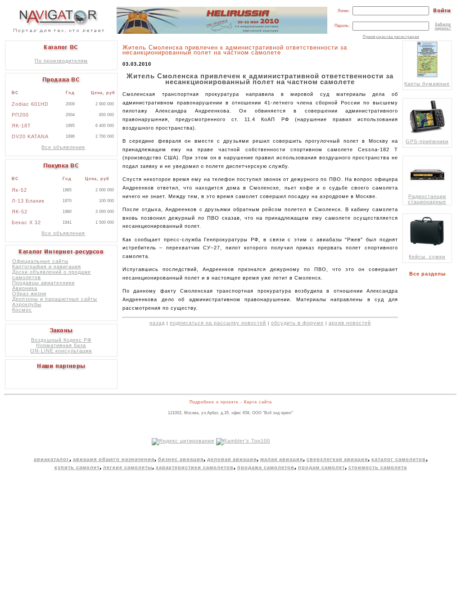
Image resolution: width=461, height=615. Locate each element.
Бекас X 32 (26, 222)
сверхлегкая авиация (337, 459)
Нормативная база (61, 345)
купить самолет (76, 467)
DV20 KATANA (30, 136)
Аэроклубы (26, 304)
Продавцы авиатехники (43, 282)
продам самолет (321, 467)
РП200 (20, 115)
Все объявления (63, 147)
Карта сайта (258, 402)
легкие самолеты (127, 467)
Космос (22, 309)
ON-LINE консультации (61, 350)
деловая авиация (232, 459)
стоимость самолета (377, 467)
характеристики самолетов (195, 467)
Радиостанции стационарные (427, 199)
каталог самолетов (398, 459)
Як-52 (19, 190)
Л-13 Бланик (28, 200)
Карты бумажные (427, 83)
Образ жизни (29, 293)
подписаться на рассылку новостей (218, 323)
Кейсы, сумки (427, 256)
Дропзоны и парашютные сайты (54, 299)
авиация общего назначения (113, 459)
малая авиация (281, 459)
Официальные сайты (40, 261)
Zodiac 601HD (30, 104)
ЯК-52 (19, 211)
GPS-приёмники (427, 141)
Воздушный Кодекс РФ (61, 340)
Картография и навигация (46, 266)
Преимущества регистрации (391, 37)
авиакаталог (51, 459)
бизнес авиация (180, 459)
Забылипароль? (443, 26)
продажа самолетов (265, 467)
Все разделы (429, 273)
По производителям (61, 60)
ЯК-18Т (21, 125)
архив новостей (350, 323)
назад (157, 323)
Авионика (24, 288)
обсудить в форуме (297, 323)
